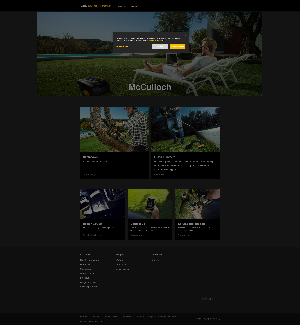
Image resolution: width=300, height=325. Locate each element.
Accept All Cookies (177, 46)
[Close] (185, 35)
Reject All (160, 46)
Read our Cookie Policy (156, 40)
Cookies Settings (122, 46)
